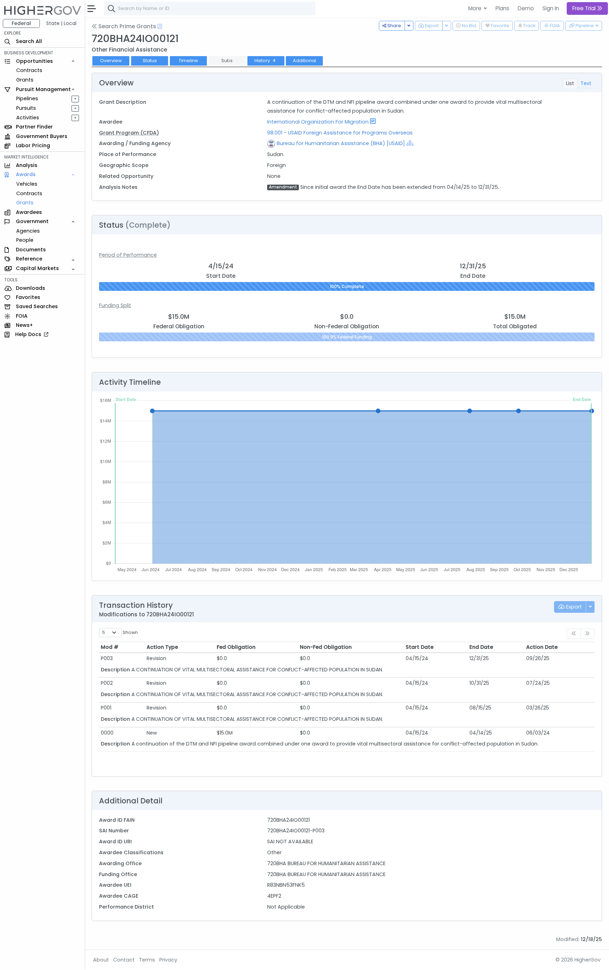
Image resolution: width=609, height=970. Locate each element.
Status (150, 61)
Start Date (419, 647)
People (24, 240)
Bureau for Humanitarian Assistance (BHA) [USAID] (341, 143)
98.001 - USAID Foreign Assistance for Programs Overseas (340, 132)
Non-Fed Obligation (326, 647)
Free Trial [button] (584, 8)
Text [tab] (585, 83)
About (101, 959)
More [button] (475, 8)
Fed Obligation (236, 647)
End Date (481, 647)
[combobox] (209, 8)
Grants (24, 79)
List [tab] (570, 83)
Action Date (542, 647)
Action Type (162, 647)
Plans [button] (502, 8)
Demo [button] (526, 8)
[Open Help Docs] (160, 26)
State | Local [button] (61, 23)
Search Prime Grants (126, 26)
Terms (147, 959)
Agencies (28, 230)
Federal (21, 23)
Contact (124, 959)
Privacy (168, 959)
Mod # (109, 647)
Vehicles (26, 183)
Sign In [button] (550, 8)
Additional (304, 61)
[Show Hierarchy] (409, 143)
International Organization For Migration (318, 121)
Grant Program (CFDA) (129, 132)
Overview (111, 61)
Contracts (29, 70)
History (265, 61)
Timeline (188, 61)
